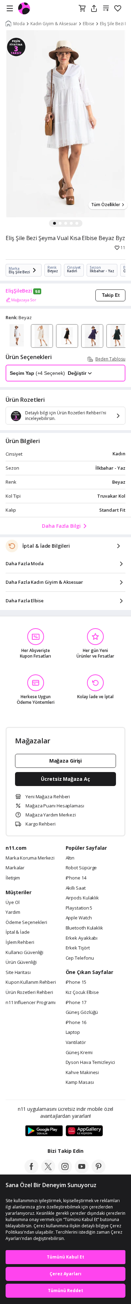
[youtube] (82, 1171)
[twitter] (48, 1171)
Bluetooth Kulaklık (84, 928)
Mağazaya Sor (23, 299)
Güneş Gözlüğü (82, 1012)
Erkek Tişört (78, 948)
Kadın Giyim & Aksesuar (53, 24)
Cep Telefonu (80, 958)
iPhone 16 (76, 1022)
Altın (70, 858)
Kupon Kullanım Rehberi (31, 982)
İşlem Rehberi (20, 942)
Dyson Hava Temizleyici (90, 1062)
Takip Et (110, 295)
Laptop (73, 1032)
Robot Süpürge (81, 868)
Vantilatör (76, 1042)
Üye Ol (12, 902)
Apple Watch (79, 918)
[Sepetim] (82, 8)
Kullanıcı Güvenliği (24, 952)
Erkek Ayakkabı (82, 938)
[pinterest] (98, 1171)
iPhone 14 (76, 878)
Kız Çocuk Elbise (82, 992)
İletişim (13, 878)
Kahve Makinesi (82, 1072)
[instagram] (65, 1171)
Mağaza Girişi (65, 760)
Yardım (13, 912)
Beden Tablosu (110, 359)
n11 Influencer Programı (31, 1002)
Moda (19, 24)
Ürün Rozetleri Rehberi (29, 992)
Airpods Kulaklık (82, 898)
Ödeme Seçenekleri (26, 922)
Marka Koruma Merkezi (30, 858)
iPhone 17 (76, 1002)
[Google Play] (44, 1131)
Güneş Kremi (79, 1053)
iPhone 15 (76, 982)
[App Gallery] (84, 1131)
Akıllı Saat (76, 888)
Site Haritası (18, 972)
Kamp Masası (80, 1082)
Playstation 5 (79, 908)
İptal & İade (18, 932)
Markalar (15, 868)
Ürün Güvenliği (21, 962)
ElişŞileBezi (19, 291)
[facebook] (31, 1171)
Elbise (88, 24)
